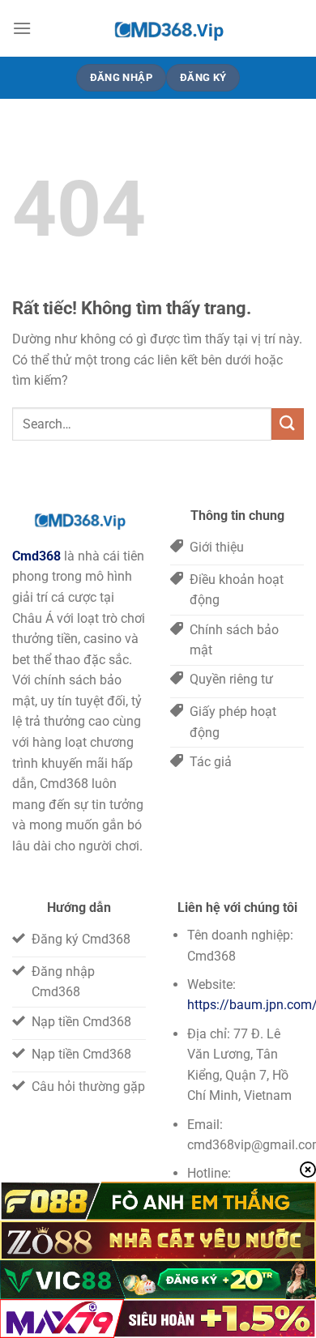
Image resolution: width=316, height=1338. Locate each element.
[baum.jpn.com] (168, 28)
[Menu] (22, 28)
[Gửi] (287, 424)
